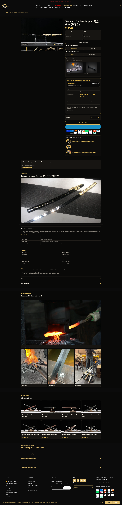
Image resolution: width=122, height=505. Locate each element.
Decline (108, 502)
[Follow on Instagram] (78, 480)
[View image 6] (54, 49)
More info (101, 502)
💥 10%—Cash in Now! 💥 (12, 481)
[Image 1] (54, 44)
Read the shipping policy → (27, 167)
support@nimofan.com (104, 482)
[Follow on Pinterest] (81, 480)
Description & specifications (27, 228)
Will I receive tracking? (26, 463)
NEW (49, 5)
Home (7, 12)
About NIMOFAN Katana (11, 483)
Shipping (30, 483)
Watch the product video (83, 42)
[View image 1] (24, 49)
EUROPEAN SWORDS (78, 5)
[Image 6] (58, 44)
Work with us (8, 490)
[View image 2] (30, 49)
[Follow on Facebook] (74, 480)
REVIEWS (67, 7)
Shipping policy (70, 110)
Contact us (8, 498)
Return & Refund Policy (33, 485)
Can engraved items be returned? (28, 467)
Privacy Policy (31, 481)
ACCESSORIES (58, 7)
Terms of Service (32, 488)
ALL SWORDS (39, 5)
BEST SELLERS (59, 5)
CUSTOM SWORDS (48, 7)
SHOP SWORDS (88, 5)
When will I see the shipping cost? (29, 453)
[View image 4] (42, 49)
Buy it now (83, 127)
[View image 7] (60, 49)
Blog (7, 494)
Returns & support (25, 283)
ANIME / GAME (38, 7)
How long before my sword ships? (29, 458)
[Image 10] (61, 44)
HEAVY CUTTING (68, 5)
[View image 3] (36, 49)
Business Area (9, 496)
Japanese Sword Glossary (12, 492)
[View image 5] (48, 49)
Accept (116, 502)
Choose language (78, 484)
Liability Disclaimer (32, 490)
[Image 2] (55, 44)
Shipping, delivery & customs (27, 278)
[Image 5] (57, 44)
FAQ (6, 485)
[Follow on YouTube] (84, 480)
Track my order (9, 488)
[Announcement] (61, 1)
